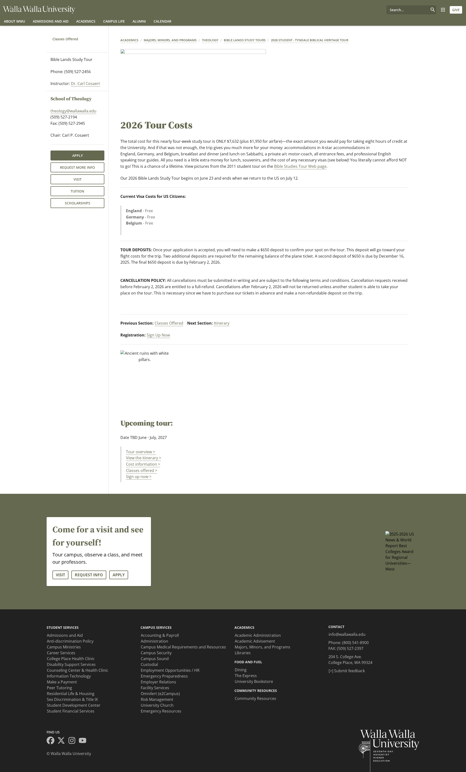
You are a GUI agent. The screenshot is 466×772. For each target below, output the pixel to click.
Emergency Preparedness (164, 676)
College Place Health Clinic (71, 658)
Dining (241, 669)
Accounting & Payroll (160, 635)
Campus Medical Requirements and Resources (183, 647)
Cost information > (143, 464)
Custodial (149, 664)
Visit (78, 179)
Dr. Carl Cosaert (85, 83)
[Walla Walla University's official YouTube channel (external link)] (84, 741)
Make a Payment (62, 682)
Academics (85, 21)
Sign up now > (138, 476)
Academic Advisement (255, 641)
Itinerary (221, 323)
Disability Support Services (71, 664)
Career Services (61, 652)
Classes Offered (65, 39)
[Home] (39, 10)
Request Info (89, 575)
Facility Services (155, 687)
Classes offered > (141, 470)
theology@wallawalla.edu (73, 111)
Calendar (162, 21)
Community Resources (255, 698)
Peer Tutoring (59, 687)
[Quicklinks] (443, 10)
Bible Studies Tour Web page (300, 166)
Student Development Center (73, 705)
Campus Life (114, 21)
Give (456, 10)
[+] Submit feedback (347, 670)
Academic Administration (258, 635)
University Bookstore (254, 681)
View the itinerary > (143, 458)
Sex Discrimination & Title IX (72, 699)
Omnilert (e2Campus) (160, 693)
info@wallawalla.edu (347, 634)
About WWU (14, 21)
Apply (77, 155)
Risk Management (157, 699)
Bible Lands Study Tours (245, 40)
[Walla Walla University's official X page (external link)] (62, 741)
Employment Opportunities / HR (170, 670)
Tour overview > (141, 451)
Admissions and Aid (50, 21)
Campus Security (156, 652)
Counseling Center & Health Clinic (77, 670)
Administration (154, 641)
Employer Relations (158, 682)
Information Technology (69, 676)
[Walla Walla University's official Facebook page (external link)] (52, 741)
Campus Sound (155, 658)
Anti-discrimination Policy (70, 641)
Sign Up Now (158, 335)
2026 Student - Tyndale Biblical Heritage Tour (309, 40)
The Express (246, 675)
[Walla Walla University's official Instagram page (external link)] (73, 741)
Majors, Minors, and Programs (170, 40)
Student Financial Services (70, 711)
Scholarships (77, 203)
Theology (210, 40)
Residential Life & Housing (70, 693)
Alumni (139, 21)
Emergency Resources (161, 711)
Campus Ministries (64, 647)
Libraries (243, 652)
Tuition (77, 191)
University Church (157, 705)
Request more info (77, 167)
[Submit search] (432, 9)
